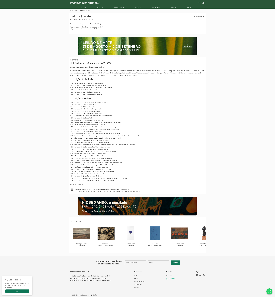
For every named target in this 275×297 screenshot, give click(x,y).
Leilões (173, 7)
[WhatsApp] (269, 291)
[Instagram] (204, 275)
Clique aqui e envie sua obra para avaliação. (84, 29)
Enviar (175, 263)
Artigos (136, 275)
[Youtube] (200, 275)
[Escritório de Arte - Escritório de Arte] (79, 272)
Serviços (138, 7)
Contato (190, 7)
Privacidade (137, 284)
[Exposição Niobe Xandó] (137, 215)
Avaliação (156, 7)
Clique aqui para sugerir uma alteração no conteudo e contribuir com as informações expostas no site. (107, 190)
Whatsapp (172, 278)
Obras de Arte (119, 7)
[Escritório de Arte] (84, 3)
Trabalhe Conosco (140, 281)
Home (83, 7)
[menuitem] (83, 7)
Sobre (136, 278)
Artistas (100, 7)
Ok (17, 291)
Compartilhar (200, 16)
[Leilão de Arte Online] (137, 55)
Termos (136, 287)
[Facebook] (197, 275)
